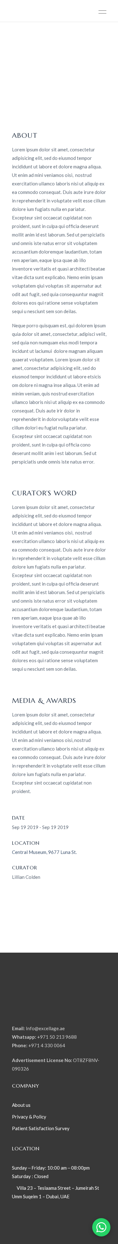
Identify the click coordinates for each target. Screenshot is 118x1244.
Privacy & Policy (29, 1116)
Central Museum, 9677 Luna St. (44, 852)
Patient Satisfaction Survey (41, 1128)
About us (21, 1105)
